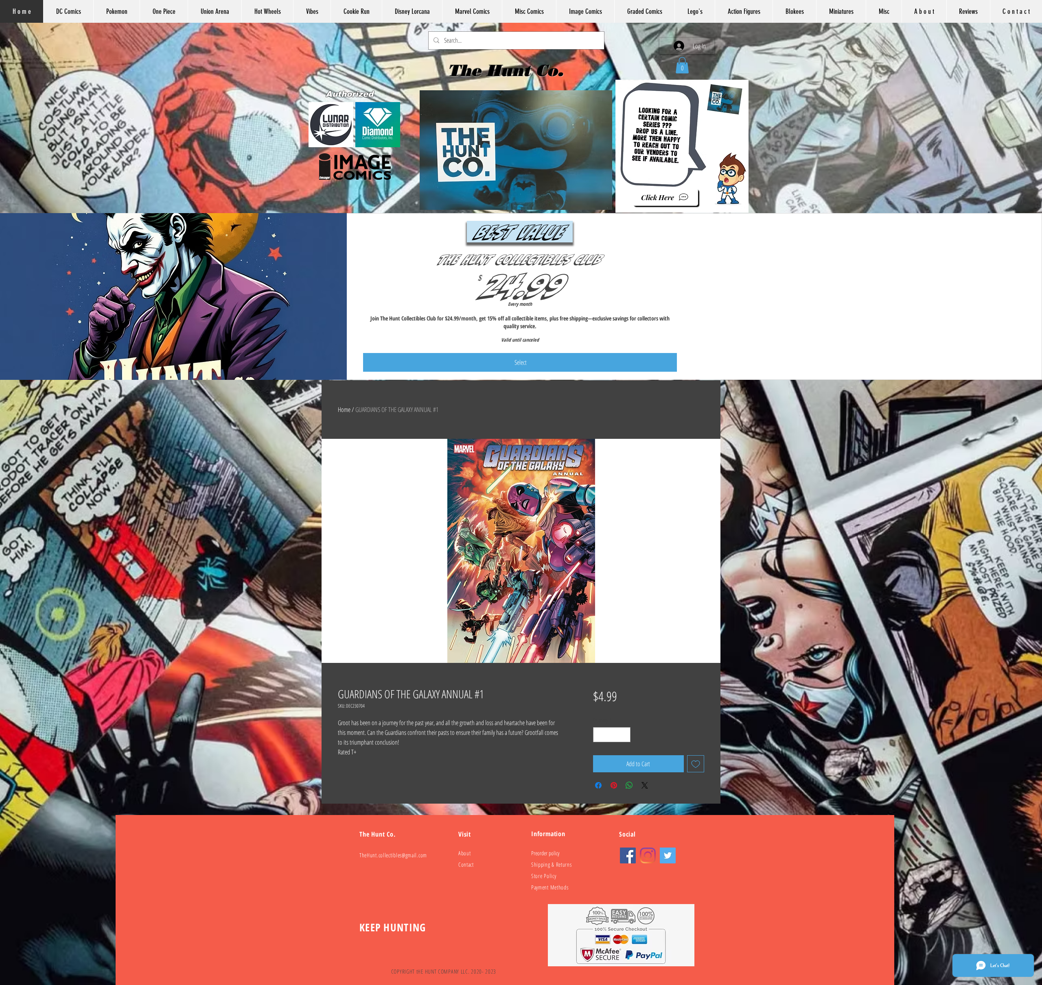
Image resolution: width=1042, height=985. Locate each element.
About (464, 853)
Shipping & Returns (551, 864)
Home (344, 409)
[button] (682, 65)
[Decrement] (599, 735)
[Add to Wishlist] (695, 763)
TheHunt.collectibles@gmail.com (393, 855)
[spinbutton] (611, 735)
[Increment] (624, 735)
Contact (466, 864)
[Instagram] (648, 855)
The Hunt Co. (508, 70)
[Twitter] (668, 855)
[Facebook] (628, 855)
